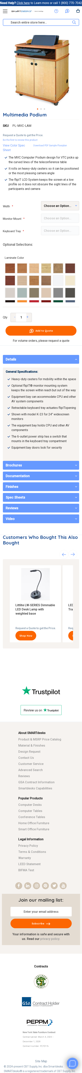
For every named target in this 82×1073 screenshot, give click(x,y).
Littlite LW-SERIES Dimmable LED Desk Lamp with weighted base (35, 609)
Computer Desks (30, 805)
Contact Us (26, 758)
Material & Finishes (31, 745)
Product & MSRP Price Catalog (39, 739)
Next (72, 554)
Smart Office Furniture (33, 829)
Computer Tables (30, 811)
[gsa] (41, 1009)
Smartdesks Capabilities (35, 788)
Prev (63, 554)
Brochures (14, 465)
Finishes (12, 487)
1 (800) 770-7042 (70, 3)
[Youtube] (63, 886)
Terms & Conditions (32, 852)
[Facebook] (19, 886)
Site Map (41, 1061)
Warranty (24, 858)
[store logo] (27, 12)
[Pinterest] (45, 886)
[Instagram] (36, 886)
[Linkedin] (28, 886)
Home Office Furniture (33, 823)
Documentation (18, 476)
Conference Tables (31, 817)
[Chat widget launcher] (72, 1063)
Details (11, 359)
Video (10, 519)
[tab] (41, 359)
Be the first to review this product (20, 140)
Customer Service (30, 764)
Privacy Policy (28, 846)
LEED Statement (29, 864)
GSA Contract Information (36, 782)
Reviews (12, 508)
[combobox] (37, 22)
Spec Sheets (15, 497)
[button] (37, 109)
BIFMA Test (26, 870)
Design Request (29, 751)
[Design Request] (56, 11)
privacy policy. (50, 939)
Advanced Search (30, 770)
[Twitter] (54, 886)
